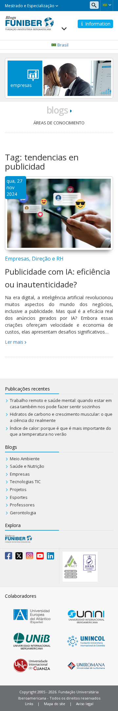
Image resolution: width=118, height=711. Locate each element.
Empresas (20, 474)
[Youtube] (40, 557)
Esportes (19, 497)
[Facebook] (8, 557)
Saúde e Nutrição (27, 466)
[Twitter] (19, 557)
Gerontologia (23, 513)
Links (29, 703)
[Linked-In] (50, 557)
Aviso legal (84, 703)
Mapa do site (54, 703)
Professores (22, 505)
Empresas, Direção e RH (34, 258)
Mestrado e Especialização (30, 6)
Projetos (18, 489)
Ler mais (14, 342)
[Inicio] (29, 23)
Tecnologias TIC (25, 481)
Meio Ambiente (25, 459)
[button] (107, 5)
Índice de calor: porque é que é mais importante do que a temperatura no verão (60, 431)
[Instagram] (29, 557)
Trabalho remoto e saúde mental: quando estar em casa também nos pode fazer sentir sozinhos (61, 403)
